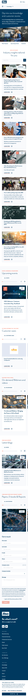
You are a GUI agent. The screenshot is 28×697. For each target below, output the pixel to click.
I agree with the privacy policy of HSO (13, 599)
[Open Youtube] (6, 626)
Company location (6, 571)
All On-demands (8, 387)
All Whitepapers (8, 501)
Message (4, 577)
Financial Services (6, 636)
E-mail (3, 552)
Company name (14, 565)
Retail (3, 642)
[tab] (5, 43)
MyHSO (3, 679)
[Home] (4, 2)
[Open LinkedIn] (3, 626)
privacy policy (22, 590)
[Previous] (21, 281)
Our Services (5, 655)
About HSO (4, 667)
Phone (14, 558)
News (3, 673)
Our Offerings (5, 658)
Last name (4, 546)
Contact (4, 676)
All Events (6, 278)
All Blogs (6, 447)
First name (4, 540)
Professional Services (7, 639)
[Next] (24, 281)
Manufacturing (5, 633)
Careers (4, 670)
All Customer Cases (9, 335)
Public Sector (5, 645)
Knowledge (4, 665)
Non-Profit (4, 648)
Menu (23, 2)
